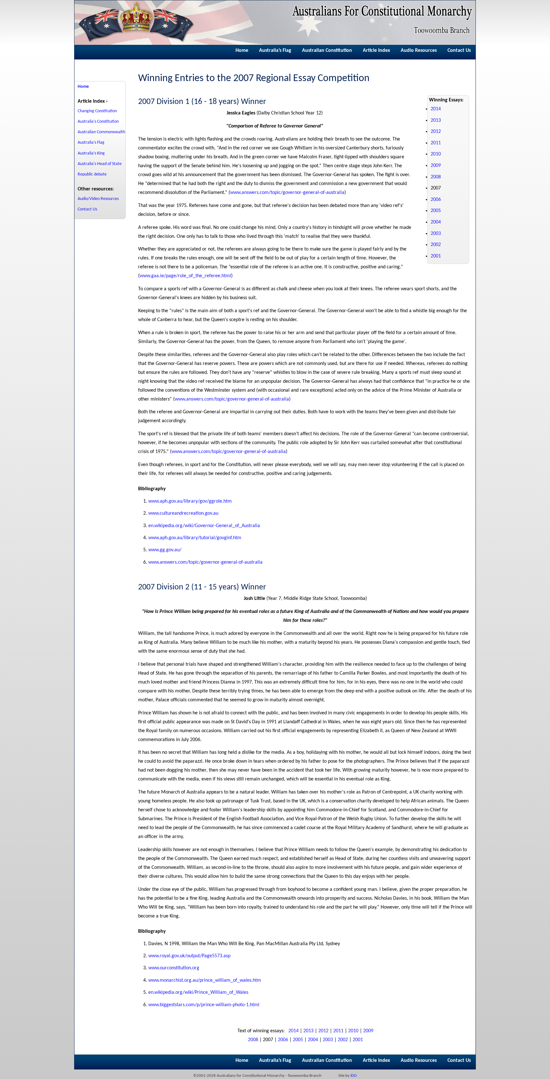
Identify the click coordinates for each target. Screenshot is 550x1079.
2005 (436, 210)
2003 (436, 233)
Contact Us (459, 50)
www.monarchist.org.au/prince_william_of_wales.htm (204, 980)
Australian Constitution (327, 50)
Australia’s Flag (275, 50)
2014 (436, 109)
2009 (436, 165)
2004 (436, 222)
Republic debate (92, 174)
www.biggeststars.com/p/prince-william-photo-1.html (203, 1004)
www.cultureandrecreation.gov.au (183, 513)
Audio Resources (419, 50)
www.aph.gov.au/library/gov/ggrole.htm (190, 501)
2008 (436, 177)
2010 (436, 154)
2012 (436, 131)
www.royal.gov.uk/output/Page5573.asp (189, 956)
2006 (436, 199)
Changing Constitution (97, 111)
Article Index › (93, 101)
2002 (436, 244)
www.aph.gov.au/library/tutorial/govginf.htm (194, 537)
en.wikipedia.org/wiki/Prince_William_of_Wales (198, 992)
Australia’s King (91, 153)
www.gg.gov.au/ (164, 550)
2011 (436, 143)
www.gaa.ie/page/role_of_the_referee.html (185, 275)
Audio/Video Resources (98, 198)
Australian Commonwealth (101, 132)
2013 (436, 120)
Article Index (376, 50)
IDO (353, 1076)
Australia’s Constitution (98, 121)
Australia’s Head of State (100, 164)
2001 (436, 256)
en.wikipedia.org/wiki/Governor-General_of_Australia (204, 525)
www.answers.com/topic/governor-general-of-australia (287, 192)
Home (242, 50)
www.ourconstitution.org (173, 968)
